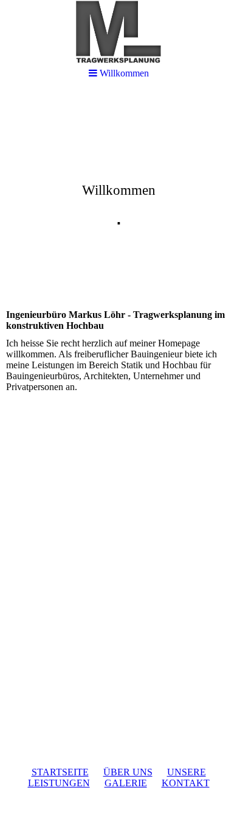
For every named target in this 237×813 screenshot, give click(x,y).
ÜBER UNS (128, 772)
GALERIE (126, 783)
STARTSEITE (60, 772)
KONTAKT (186, 783)
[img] (118, 185)
